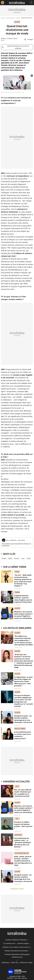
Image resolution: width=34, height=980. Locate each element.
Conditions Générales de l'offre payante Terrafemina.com (17, 955)
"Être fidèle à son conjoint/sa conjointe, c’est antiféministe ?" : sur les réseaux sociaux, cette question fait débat (23, 640)
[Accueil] (17, 2)
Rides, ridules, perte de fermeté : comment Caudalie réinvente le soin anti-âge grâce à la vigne (23, 861)
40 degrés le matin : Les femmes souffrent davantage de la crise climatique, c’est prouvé (23, 719)
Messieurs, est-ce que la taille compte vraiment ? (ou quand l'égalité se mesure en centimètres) (23, 615)
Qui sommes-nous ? (9, 943)
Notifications (6, 962)
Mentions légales (23, 943)
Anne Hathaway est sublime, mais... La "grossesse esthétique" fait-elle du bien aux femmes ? (22, 842)
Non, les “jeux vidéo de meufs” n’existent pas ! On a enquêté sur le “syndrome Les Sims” (22, 793)
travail (29, 558)
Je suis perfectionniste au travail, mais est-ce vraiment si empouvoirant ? (22, 735)
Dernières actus (10, 18)
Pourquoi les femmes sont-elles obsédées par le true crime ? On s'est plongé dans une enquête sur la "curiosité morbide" (23, 700)
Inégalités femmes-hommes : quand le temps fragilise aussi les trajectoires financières (23, 599)
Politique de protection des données (16, 951)
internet (16, 558)
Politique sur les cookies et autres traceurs (16, 947)
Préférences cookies (26, 962)
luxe (22, 558)
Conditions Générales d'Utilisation (16, 940)
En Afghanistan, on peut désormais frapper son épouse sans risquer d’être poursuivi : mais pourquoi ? (23, 681)
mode (10, 558)
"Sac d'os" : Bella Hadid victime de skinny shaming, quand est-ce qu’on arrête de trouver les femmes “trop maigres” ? (23, 580)
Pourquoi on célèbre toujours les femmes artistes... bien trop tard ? (23, 825)
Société (18, 18)
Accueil (3, 18)
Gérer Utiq (14, 962)
